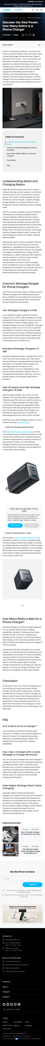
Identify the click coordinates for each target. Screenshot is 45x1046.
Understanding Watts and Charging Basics (21, 143)
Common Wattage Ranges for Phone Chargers (21, 149)
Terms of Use (36, 890)
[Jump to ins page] (15, 1004)
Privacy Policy (25, 892)
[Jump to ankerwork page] (30, 1025)
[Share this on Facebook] (26, 34)
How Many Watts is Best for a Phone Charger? (21, 154)
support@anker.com (13, 940)
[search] (33, 10)
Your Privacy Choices (9, 1039)
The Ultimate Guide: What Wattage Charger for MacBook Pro (30, 851)
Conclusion (11, 160)
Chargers (22, 18)
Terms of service (24, 1039)
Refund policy (17, 1036)
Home (5, 18)
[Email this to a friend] (33, 34)
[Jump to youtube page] (11, 1004)
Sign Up (32, 885)
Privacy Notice (26, 1036)
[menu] (41, 10)
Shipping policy (7, 1036)
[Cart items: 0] (37, 10)
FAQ (8, 165)
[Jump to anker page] (10, 1018)
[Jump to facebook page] (4, 1004)
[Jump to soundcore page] (19, 1022)
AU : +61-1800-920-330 (13, 943)
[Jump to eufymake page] (8, 1029)
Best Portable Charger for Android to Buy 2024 (30, 833)
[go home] (13, 10)
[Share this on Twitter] (22, 34)
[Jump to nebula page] (19, 1025)
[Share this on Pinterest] (30, 34)
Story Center (12, 18)
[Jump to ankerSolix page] (8, 1025)
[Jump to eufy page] (30, 1022)
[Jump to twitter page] (7, 1004)
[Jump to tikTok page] (19, 1004)
